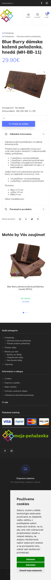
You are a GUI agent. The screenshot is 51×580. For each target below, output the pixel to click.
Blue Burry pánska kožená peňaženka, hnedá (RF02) (25, 287)
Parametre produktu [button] (21, 209)
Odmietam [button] (30, 565)
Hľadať (38, 17)
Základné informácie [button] (21, 134)
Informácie (7, 3)
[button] (23, 312)
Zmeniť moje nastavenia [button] (30, 570)
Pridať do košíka (20, 123)
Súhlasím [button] (30, 559)
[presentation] (38, 72)
